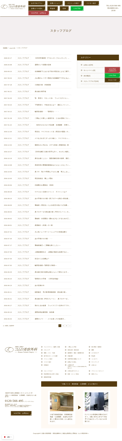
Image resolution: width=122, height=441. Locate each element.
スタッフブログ (48, 371)
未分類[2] (87, 76)
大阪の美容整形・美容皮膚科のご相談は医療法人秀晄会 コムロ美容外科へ (65, 433)
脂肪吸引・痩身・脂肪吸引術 (76, 353)
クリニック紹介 (73, 3)
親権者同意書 (47, 377)
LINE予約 (77, 8)
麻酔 (93, 350)
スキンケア (47, 350)
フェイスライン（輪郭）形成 (52, 347)
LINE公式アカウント (73, 371)
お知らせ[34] (88, 65)
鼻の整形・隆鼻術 (96, 347)
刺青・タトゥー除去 (73, 374)
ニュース (12, 48)
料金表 (52, 8)
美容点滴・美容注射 (73, 350)
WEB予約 (112, 70)
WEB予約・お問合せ (38, 13)
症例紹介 (46, 365)
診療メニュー (55, 3)
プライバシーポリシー (98, 371)
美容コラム (95, 374)
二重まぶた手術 (72, 347)
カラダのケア (95, 353)
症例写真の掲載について (74, 359)
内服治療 (70, 356)
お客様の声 (77, 366)
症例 (64, 8)
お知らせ (94, 365)
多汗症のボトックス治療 (50, 356)
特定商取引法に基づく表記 (51, 374)
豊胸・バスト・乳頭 (49, 353)
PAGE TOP (112, 80)
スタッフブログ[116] (91, 81)
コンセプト (95, 359)
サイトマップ (95, 362)
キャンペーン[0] (89, 70)
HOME (5, 48)
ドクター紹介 (91, 3)
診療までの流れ (37, 8)
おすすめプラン (37, 3)
